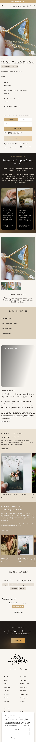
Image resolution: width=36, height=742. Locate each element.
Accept (17, 729)
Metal (6, 82)
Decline (17, 733)
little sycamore (17, 6)
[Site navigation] (2, 6)
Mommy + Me (24, 694)
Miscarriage (23, 690)
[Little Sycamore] (18, 659)
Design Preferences (10, 98)
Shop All (6, 701)
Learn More (5, 421)
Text (24, 119)
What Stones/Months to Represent (15, 90)
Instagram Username (11, 106)
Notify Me (18, 128)
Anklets (6, 698)
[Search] (28, 6)
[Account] (31, 6)
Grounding (10, 58)
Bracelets (6, 694)
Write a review (18, 607)
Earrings (6, 690)
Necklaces (7, 687)
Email (11, 119)
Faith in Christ (24, 687)
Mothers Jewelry (24, 683)
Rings (5, 683)
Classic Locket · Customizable (6, 559)
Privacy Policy (25, 725)
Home (3, 58)
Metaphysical (23, 698)
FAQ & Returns (8, 712)
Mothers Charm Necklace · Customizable (14, 495)
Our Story (22, 712)
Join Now (18, 640)
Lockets (6, 680)
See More (4, 448)
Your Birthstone (24, 680)
